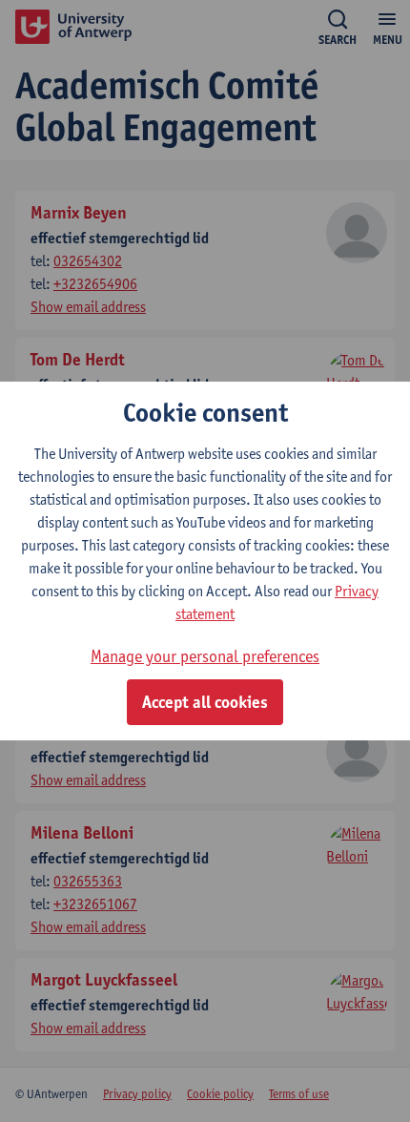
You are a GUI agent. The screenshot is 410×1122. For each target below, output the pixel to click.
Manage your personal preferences (205, 656)
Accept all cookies (205, 702)
